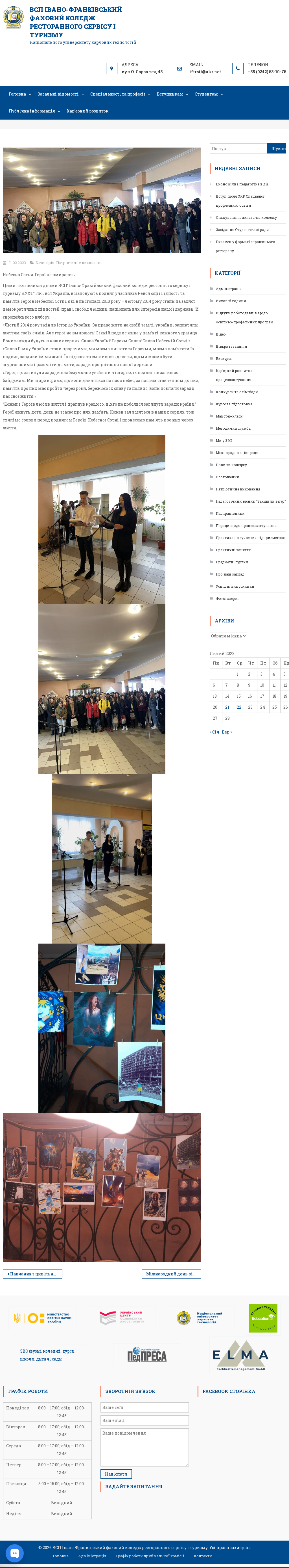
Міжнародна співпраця (237, 452)
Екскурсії (224, 358)
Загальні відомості (58, 94)
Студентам (206, 94)
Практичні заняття (233, 550)
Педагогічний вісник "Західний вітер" (251, 501)
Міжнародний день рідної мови (173, 1274)
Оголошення (227, 477)
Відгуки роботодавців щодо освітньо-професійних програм (244, 317)
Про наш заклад (230, 574)
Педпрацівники (230, 513)
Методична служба (233, 428)
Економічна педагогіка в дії (242, 184)
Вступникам (170, 94)
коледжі (52, 1351)
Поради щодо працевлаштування (246, 525)
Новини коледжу (231, 464)
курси (68, 1351)
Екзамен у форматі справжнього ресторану (245, 246)
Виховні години (231, 301)
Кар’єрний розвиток (87, 111)
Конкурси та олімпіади (237, 392)
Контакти (203, 1555)
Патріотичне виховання (79, 262)
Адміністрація (229, 288)
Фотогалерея (227, 598)
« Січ (214, 732)
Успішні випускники (235, 586)
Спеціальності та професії (117, 94)
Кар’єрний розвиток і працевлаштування (235, 375)
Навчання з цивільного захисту (36, 1274)
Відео (221, 334)
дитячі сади (49, 1359)
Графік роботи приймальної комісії (150, 1555)
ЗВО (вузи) (30, 1351)
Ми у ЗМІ (224, 440)
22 (239, 707)
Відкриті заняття (231, 346)
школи (27, 1359)
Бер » (227, 732)
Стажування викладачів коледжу (246, 217)
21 (227, 707)
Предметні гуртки (232, 562)
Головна (17, 94)
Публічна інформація (32, 111)
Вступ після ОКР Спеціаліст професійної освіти (240, 200)
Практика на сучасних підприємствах (250, 537)
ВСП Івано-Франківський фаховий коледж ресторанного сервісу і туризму (76, 22)
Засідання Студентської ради (242, 229)
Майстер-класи (229, 416)
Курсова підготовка (234, 404)
